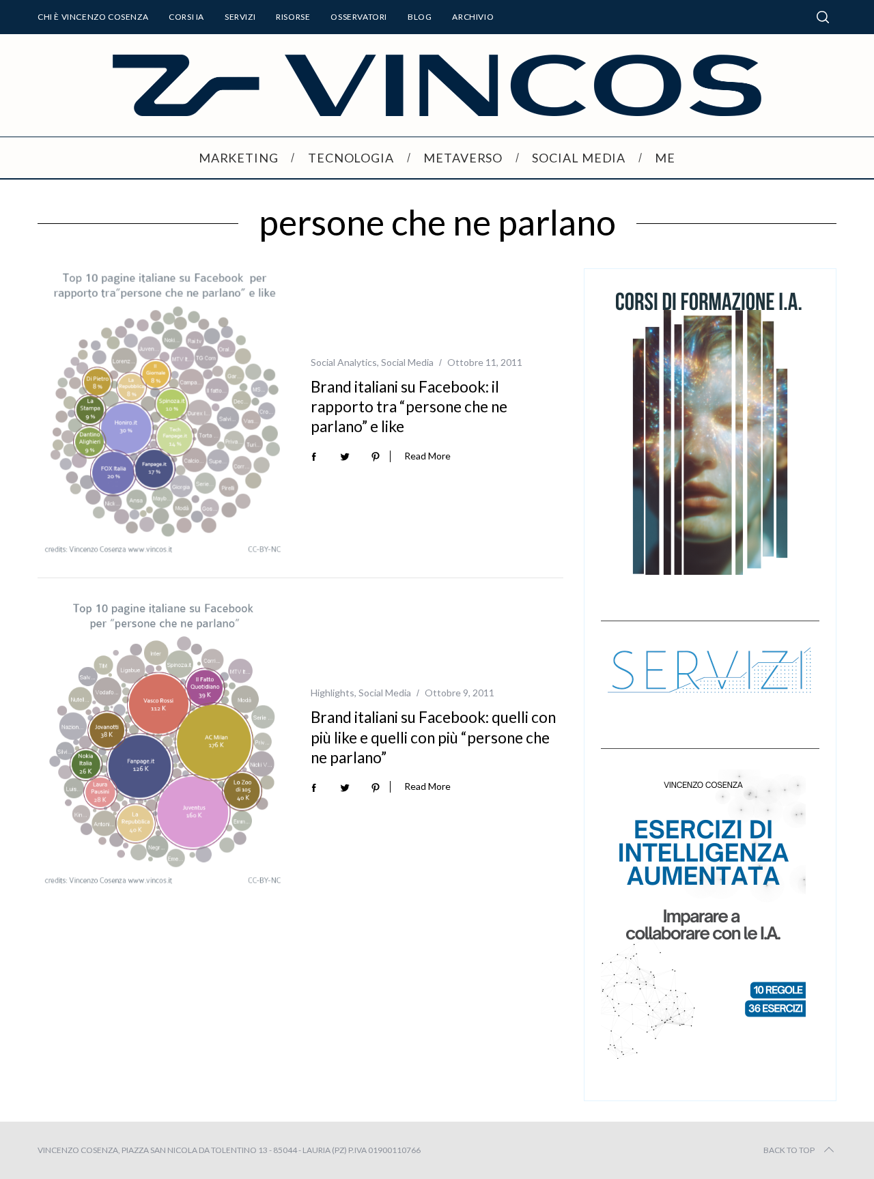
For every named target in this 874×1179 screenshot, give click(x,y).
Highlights (332, 692)
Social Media (407, 362)
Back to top (789, 1150)
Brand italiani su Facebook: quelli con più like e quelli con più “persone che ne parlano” (433, 737)
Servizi (240, 17)
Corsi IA (186, 17)
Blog (420, 17)
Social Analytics (344, 362)
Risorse (293, 17)
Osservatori (358, 17)
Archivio (473, 17)
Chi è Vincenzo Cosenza (93, 17)
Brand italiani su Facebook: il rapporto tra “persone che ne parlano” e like (409, 407)
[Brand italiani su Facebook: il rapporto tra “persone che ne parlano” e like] (164, 413)
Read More (427, 456)
